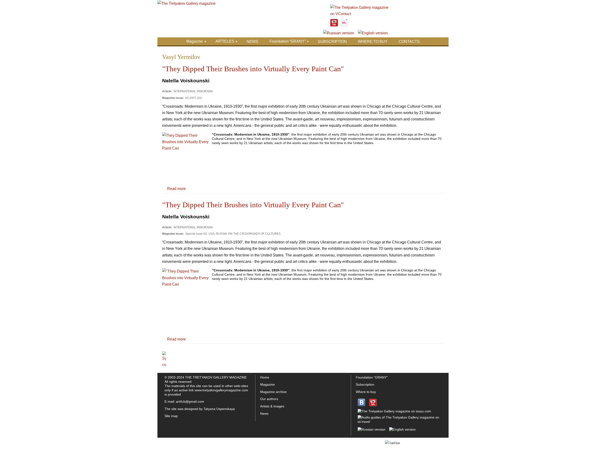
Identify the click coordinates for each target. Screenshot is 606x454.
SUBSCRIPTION (332, 42)
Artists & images (272, 406)
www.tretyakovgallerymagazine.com (221, 390)
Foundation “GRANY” (287, 41)
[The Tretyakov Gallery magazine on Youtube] (334, 25)
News (264, 413)
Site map (171, 416)
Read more (176, 189)
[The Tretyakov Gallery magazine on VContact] (359, 14)
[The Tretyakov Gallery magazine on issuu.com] (394, 411)
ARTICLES (224, 41)
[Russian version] (338, 33)
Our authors (269, 399)
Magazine (194, 41)
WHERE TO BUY (373, 42)
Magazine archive (273, 392)
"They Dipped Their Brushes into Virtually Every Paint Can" (253, 69)
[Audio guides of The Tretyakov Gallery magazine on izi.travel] (343, 25)
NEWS (252, 42)
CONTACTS (409, 42)
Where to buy (366, 392)
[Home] (186, 3)
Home (264, 377)
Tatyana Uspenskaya (219, 409)
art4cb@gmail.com (190, 401)
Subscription (365, 384)
